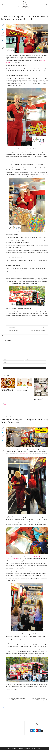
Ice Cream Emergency (23, 453)
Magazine (8, 416)
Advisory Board (12, 730)
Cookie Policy (33, 748)
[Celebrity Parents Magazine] (24, 4)
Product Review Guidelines (12, 728)
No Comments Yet (7, 335)
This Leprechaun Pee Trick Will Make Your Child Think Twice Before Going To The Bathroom (24, 389)
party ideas (19, 692)
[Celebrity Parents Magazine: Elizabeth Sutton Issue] (41, 387)
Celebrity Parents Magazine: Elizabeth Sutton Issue (39, 399)
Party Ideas (13, 416)
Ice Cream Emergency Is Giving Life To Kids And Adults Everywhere (24, 421)
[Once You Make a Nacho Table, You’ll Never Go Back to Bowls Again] (8, 383)
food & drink (10, 692)
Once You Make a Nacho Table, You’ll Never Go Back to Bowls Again (8, 390)
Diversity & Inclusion (12, 726)
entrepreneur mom (12, 323)
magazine (18, 323)
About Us (12, 724)
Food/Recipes (3, 416)
